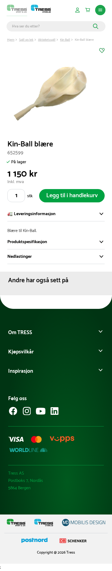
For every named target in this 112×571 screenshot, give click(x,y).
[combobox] (51, 26)
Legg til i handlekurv (72, 195)
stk (30, 196)
